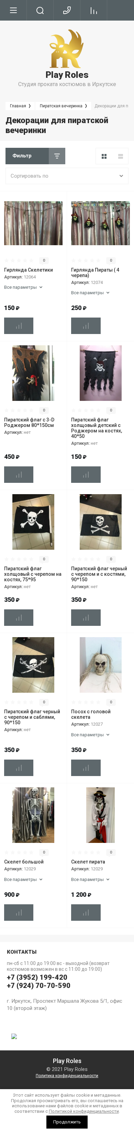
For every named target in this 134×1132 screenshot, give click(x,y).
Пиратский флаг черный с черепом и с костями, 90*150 (99, 574)
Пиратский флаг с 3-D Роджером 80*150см (29, 422)
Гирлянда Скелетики (28, 270)
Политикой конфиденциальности (84, 1111)
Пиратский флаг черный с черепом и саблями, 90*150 (32, 717)
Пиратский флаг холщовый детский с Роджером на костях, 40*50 (96, 428)
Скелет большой (24, 862)
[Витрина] (104, 156)
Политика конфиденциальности (67, 1075)
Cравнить (18, 326)
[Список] (120, 156)
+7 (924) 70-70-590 (38, 985)
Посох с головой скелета (91, 714)
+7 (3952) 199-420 (37, 977)
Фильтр (22, 156)
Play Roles (67, 75)
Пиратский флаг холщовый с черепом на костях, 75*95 (33, 574)
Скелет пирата (88, 862)
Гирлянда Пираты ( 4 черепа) (95, 272)
